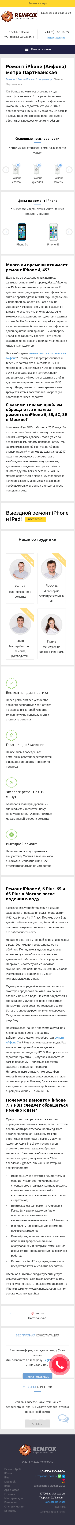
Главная (10, 79)
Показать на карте (54, 1501)
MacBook (10, 1481)
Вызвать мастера (37, 3)
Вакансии (10, 1502)
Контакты (10, 1510)
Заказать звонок (56, 37)
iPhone (8, 1473)
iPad (6, 1477)
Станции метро (44, 79)
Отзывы (9, 1494)
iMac (7, 1485)
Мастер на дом (13, 1498)
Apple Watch (11, 1490)
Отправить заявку (46, 1476)
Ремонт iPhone (25, 79)
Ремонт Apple (12, 1469)
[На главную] (19, 17)
